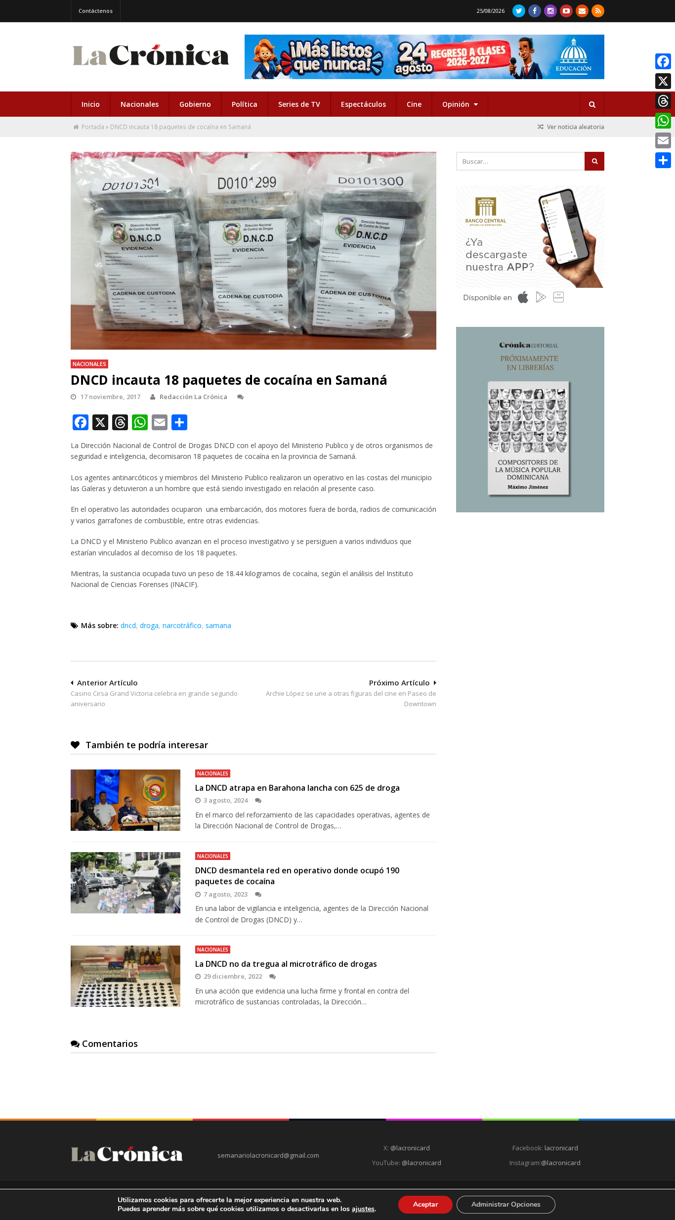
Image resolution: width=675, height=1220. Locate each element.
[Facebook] (534, 10)
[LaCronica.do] (151, 68)
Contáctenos (96, 10)
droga (149, 625)
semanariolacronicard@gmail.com (268, 1155)
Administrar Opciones (506, 1204)
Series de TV (299, 104)
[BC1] (530, 306)
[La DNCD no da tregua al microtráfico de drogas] (125, 976)
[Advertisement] (530, 592)
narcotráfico (182, 625)
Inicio (91, 104)
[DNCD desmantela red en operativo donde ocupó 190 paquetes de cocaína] (125, 882)
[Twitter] (518, 10)
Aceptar (425, 1204)
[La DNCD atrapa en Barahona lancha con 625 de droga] (125, 800)
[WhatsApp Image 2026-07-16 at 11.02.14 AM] (530, 509)
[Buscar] (592, 104)
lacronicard (561, 1147)
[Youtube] (566, 10)
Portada (93, 127)
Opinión (456, 104)
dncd (128, 625)
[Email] (663, 140)
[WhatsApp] (663, 121)
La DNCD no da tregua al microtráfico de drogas (286, 963)
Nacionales (140, 104)
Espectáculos (363, 104)
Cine (414, 104)
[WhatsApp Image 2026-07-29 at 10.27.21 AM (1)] (424, 57)
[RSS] (597, 10)
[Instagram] (550, 10)
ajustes (363, 1209)
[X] (663, 81)
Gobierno (195, 104)
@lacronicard (409, 1147)
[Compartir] (663, 160)
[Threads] (663, 101)
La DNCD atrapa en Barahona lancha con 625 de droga (297, 787)
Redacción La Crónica (193, 396)
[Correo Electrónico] (582, 10)
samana (218, 625)
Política (244, 104)
